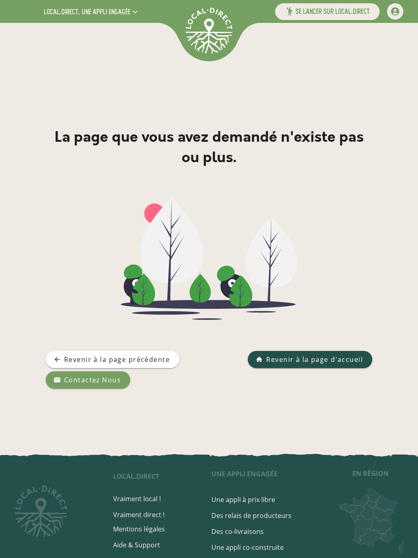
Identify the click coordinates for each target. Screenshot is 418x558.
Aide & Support (136, 544)
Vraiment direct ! (139, 514)
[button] (92, 11)
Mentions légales (139, 529)
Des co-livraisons (237, 531)
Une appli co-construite (247, 547)
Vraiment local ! (137, 498)
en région (370, 473)
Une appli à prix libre (243, 499)
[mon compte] (395, 11)
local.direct (136, 476)
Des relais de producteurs (251, 515)
